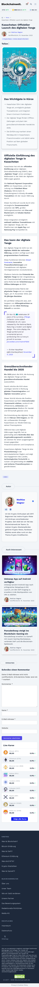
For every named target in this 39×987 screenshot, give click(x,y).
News (7, 17)
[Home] (2, 17)
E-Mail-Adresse (8, 719)
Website (5, 728)
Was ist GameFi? (8, 871)
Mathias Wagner (21, 501)
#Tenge (27, 317)
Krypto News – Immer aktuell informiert (16, 39)
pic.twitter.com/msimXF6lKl (18, 342)
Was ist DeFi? (7, 851)
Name (5, 710)
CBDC (6, 477)
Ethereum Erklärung (10, 856)
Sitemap (5, 939)
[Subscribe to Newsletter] (26, 4)
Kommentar (7, 684)
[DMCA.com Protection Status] (19, 976)
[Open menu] (35, 4)
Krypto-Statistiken (9, 866)
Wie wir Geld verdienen (11, 893)
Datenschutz (7, 931)
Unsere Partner (8, 898)
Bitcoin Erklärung (9, 846)
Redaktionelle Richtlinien (12, 908)
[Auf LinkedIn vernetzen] (10, 509)
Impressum (6, 926)
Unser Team (6, 888)
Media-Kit (6, 913)
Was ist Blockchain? (10, 841)
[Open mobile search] (31, 4)
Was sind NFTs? (8, 861)
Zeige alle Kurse (20, 819)
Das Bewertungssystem (11, 903)
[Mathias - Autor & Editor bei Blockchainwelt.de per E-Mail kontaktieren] (6, 509)
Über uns (5, 884)
